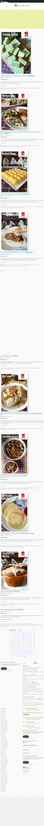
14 (28, 632)
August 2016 (3, 730)
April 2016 (2, 736)
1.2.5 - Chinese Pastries (10, 145)
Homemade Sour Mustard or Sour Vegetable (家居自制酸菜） (33, 704)
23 (26, 634)
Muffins (7, 604)
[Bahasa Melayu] (25, 766)
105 (34, 652)
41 (20, 639)
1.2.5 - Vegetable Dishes (10, 368)
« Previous (19, 630)
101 (21, 652)
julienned (12, 363)
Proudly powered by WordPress (6, 815)
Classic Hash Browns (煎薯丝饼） (10, 356)
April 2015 (2, 754)
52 (23, 641)
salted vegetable (24, 489)
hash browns (3, 369)
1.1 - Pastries (3, 88)
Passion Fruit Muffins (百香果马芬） (11, 591)
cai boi (34, 487)
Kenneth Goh (9, 77)
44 (28, 639)
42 (23, 639)
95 (31, 649)
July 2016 (2, 732)
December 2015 (3, 742)
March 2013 (3, 791)
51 (20, 641)
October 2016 (3, 727)
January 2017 (3, 723)
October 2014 (3, 763)
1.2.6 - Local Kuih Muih (18, 545)
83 (26, 647)
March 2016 (3, 738)
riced (19, 363)
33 (26, 636)
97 (10, 652)
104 (31, 652)
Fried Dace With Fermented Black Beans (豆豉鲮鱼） (32, 684)
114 (18, 656)
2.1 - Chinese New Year (26, 487)
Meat (35, 625)
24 (28, 634)
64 (28, 643)
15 (30, 632)
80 (18, 647)
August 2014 (3, 766)
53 (26, 641)
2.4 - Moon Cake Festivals (29, 206)
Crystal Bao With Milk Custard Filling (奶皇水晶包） (15, 194)
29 (15, 636)
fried (34, 361)
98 (12, 652)
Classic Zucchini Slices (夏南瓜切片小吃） (30, 674)
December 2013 (3, 777)
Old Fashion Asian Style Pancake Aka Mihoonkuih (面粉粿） (18, 533)
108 (17, 654)
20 (18, 634)
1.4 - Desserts (22, 206)
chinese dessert (39, 206)
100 (18, 652)
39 (15, 639)
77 (10, 647)
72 (23, 645)
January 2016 (3, 741)
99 (15, 652)
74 (28, 645)
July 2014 (2, 767)
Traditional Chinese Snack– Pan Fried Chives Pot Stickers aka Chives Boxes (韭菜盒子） (21, 132)
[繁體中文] (24, 766)
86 (34, 647)
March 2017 (3, 720)
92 (23, 649)
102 (24, 652)
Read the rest (3, 85)
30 (18, 636)
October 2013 (3, 780)
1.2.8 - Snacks (17, 145)
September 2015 (4, 747)
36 (34, 636)
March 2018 (3, 711)
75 (31, 645)
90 (18, 649)
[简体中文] (23, 766)
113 (33, 654)
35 (31, 636)
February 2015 (3, 757)
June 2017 (2, 716)
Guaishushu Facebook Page (30, 745)
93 (26, 649)
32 (23, 636)
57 (10, 643)
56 (34, 641)
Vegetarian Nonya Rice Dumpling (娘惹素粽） (30, 682)
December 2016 (3, 724)
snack (22, 146)
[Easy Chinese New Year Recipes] (33, 710)
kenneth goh (8, 89)
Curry (36, 428)
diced (16, 363)
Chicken (33, 428)
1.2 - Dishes (3, 368)
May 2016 (2, 735)
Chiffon (27, 88)
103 (27, 652)
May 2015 (2, 752)
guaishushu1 (3, 89)
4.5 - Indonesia (26, 428)
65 (31, 643)
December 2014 (3, 760)
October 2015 (3, 745)
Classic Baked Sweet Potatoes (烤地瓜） (30, 685)
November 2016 (3, 726)
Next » (25, 656)
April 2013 (2, 789)
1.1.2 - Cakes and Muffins (10, 88)
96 (34, 649)
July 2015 (2, 749)
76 (34, 645)
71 (20, 645)
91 (20, 649)
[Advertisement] (22, 20)
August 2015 (3, 748)
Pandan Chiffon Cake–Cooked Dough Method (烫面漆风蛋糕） (18, 76)
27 (10, 636)
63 (26, 643)
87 (10, 649)
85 (31, 647)
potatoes (12, 369)
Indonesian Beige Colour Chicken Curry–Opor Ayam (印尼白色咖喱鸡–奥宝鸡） (21, 414)
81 (20, 647)
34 (28, 636)
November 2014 (3, 761)
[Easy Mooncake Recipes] (33, 727)
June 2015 (2, 751)
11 (20, 632)
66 (34, 643)
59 (15, 643)
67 (10, 645)
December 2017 (3, 713)
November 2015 (3, 744)
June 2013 (2, 786)
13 (25, 632)
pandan (12, 89)
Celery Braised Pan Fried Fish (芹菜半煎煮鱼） (31, 670)
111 (27, 654)
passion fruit (11, 604)
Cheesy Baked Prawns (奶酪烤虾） (29, 696)
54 (28, 641)
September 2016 (4, 729)
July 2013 (2, 785)
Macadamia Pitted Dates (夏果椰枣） (29, 681)
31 (20, 636)
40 (18, 639)
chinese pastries (3, 265)
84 (28, 647)
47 (10, 641)
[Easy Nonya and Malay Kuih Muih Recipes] (33, 719)
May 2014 (2, 770)
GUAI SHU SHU (31, 88)
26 (34, 634)
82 (23, 647)
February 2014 (3, 774)
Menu (22, 11)
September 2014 (4, 764)
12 (22, 632)
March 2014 (3, 773)
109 (20, 654)
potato (28, 361)
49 (15, 641)
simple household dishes (5, 626)
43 (26, 639)
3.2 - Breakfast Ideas (19, 88)
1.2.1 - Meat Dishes (9, 428)
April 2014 (2, 772)
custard (2, 207)
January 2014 (3, 776)
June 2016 (2, 733)
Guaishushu (36, 88)
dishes (36, 487)
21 (20, 634)
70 (18, 645)
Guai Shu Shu (23, 5)
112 (30, 654)
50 (18, 641)
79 (15, 647)
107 (14, 654)
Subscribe (4, 668)
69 (15, 645)
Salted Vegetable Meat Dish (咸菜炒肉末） (13, 609)
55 (31, 641)
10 (17, 632)
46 (34, 639)
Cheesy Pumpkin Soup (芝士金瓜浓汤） (29, 687)
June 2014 (2, 769)
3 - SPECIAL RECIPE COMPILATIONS (27, 624)
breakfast (31, 264)
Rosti (30, 363)
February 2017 (3, 721)
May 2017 (2, 717)
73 (26, 645)
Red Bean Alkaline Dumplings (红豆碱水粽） (30, 705)
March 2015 (3, 755)
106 (11, 654)
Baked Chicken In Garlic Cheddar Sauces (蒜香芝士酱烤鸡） (33, 698)
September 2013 (4, 782)
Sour (28, 489)
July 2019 (2, 710)
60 (18, 643)
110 (23, 654)
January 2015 (3, 758)
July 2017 (2, 714)
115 (21, 656)
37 (10, 639)
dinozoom (20, 815)
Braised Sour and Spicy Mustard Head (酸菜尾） (14, 475)
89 (15, 649)
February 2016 (3, 739)
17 (10, 634)
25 (31, 634)
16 (33, 632)
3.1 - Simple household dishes (18, 428)
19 (15, 634)
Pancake (22, 546)
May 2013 (2, 788)
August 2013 (3, 783)
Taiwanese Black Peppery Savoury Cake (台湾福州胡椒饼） (17, 252)
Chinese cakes (32, 145)
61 (20, 643)
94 (28, 649)
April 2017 (2, 719)
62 (23, 643)
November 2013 (3, 779)
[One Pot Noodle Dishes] (33, 723)
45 (31, 639)
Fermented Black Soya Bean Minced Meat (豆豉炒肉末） (32, 702)
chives (37, 145)
